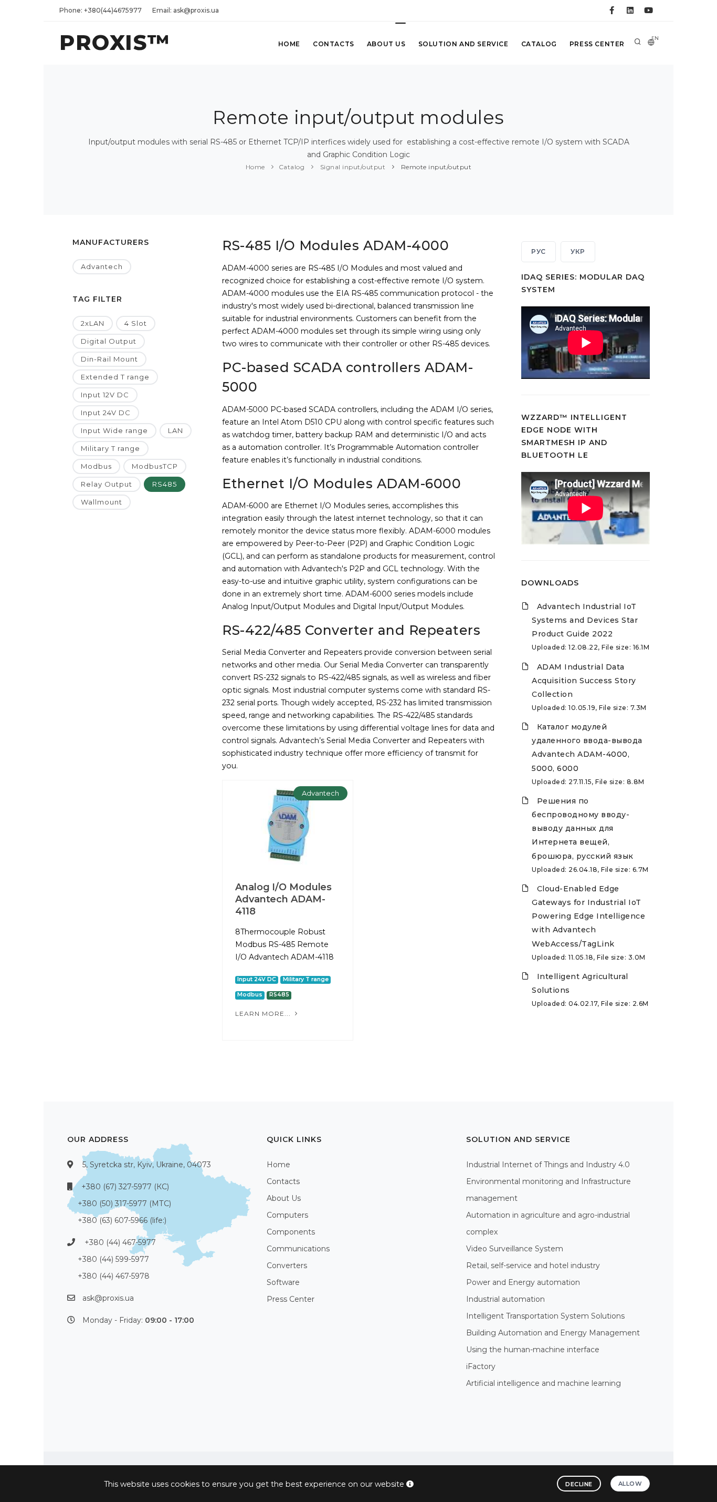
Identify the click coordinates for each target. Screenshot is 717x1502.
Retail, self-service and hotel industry (533, 1265)
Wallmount (101, 502)
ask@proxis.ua (108, 1298)
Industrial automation (505, 1299)
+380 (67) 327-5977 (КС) (125, 1186)
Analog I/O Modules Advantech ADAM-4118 (283, 899)
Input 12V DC (105, 394)
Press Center (597, 44)
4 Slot (135, 323)
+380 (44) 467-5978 (114, 1276)
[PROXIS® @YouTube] (648, 10)
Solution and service (463, 44)
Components (291, 1232)
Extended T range (115, 377)
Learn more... (264, 1013)
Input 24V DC (106, 412)
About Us (386, 44)
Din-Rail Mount (109, 359)
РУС (538, 251)
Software (283, 1282)
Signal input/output (351, 167)
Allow (630, 1483)
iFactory (480, 1366)
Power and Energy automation (523, 1282)
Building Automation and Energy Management (553, 1333)
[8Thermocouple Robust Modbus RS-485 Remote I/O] (288, 824)
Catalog (539, 44)
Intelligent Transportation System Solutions (545, 1316)
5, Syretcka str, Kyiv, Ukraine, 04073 (146, 1164)
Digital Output (108, 341)
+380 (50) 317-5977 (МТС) (124, 1203)
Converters (287, 1265)
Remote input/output (435, 167)
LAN (175, 430)
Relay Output (106, 484)
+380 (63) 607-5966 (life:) (122, 1220)
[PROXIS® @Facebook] (612, 10)
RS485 (164, 484)
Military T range (110, 448)
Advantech (102, 266)
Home (289, 44)
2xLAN (92, 323)
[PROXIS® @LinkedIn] (630, 10)
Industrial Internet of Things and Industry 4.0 (548, 1164)
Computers (287, 1215)
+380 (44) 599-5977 (113, 1259)
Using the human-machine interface (532, 1349)
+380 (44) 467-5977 (120, 1242)
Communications (298, 1248)
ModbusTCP (155, 466)
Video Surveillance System (514, 1248)
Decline (579, 1484)
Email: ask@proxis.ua (185, 10)
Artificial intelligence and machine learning (543, 1383)
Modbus (96, 466)
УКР (578, 251)
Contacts (333, 44)
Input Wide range (114, 430)
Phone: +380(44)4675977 (100, 10)
